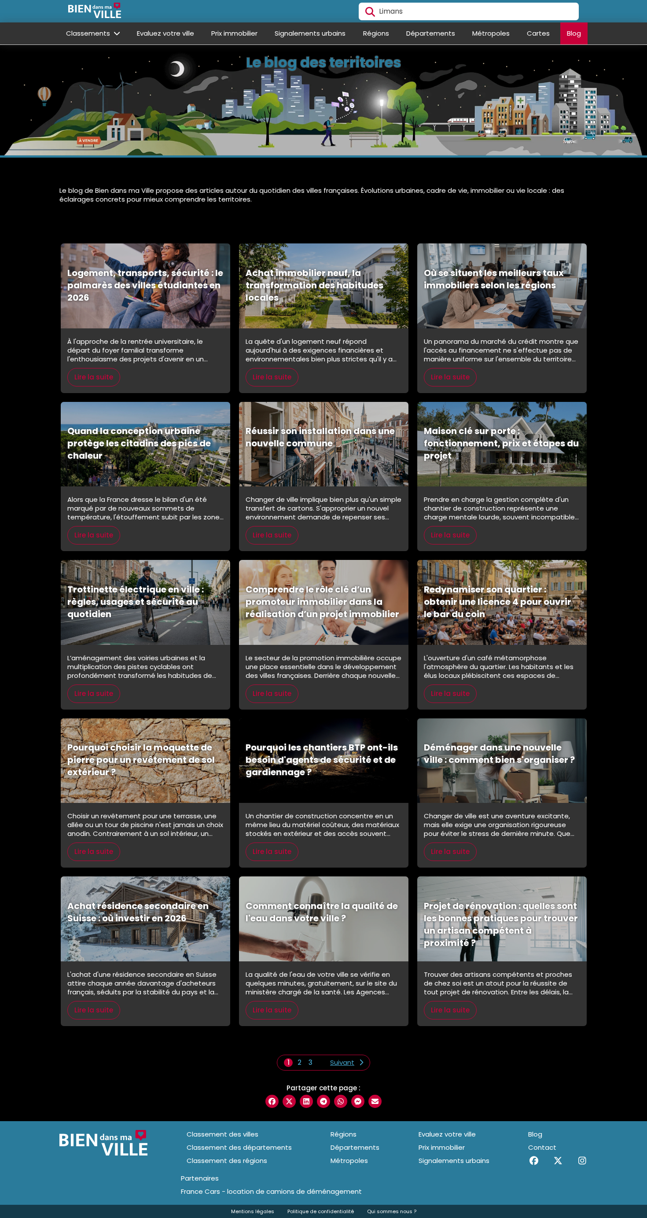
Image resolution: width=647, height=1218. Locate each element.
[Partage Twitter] (289, 1101)
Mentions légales (252, 1211)
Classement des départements (239, 1147)
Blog (574, 33)
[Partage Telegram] (323, 1101)
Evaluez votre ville (165, 33)
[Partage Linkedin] (306, 1101)
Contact (542, 1147)
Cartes (538, 33)
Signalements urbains (310, 33)
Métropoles (491, 33)
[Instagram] (582, 1160)
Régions (376, 33)
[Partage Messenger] (357, 1101)
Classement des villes (222, 1134)
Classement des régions (227, 1160)
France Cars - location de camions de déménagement (271, 1191)
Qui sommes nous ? (391, 1211)
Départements (430, 33)
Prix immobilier (234, 33)
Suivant (342, 1062)
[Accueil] (94, 11)
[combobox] (469, 11)
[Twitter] (557, 1160)
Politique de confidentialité (320, 1211)
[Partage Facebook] (272, 1101)
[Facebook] (533, 1160)
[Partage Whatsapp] (340, 1101)
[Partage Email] (375, 1101)
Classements (89, 33)
